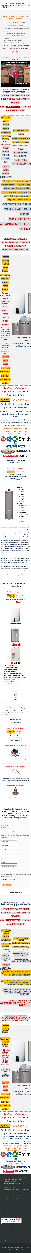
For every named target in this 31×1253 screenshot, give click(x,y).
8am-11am (4, 835)
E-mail (4, 404)
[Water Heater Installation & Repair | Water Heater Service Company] (12, 5)
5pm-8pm (26, 835)
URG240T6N (5, 966)
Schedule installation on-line (5, 379)
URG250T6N (20, 960)
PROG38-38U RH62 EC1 (5, 154)
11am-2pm (12, 835)
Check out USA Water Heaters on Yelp (10, 1217)
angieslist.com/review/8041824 (8, 1221)
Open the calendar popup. (13, 831)
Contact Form (19, 474)
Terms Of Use (19, 1249)
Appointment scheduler (16, 407)
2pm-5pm (19, 835)
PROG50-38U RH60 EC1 (21, 152)
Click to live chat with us (19, 404)
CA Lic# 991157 (12, 1181)
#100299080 (11, 1187)
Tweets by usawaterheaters (8, 1240)
